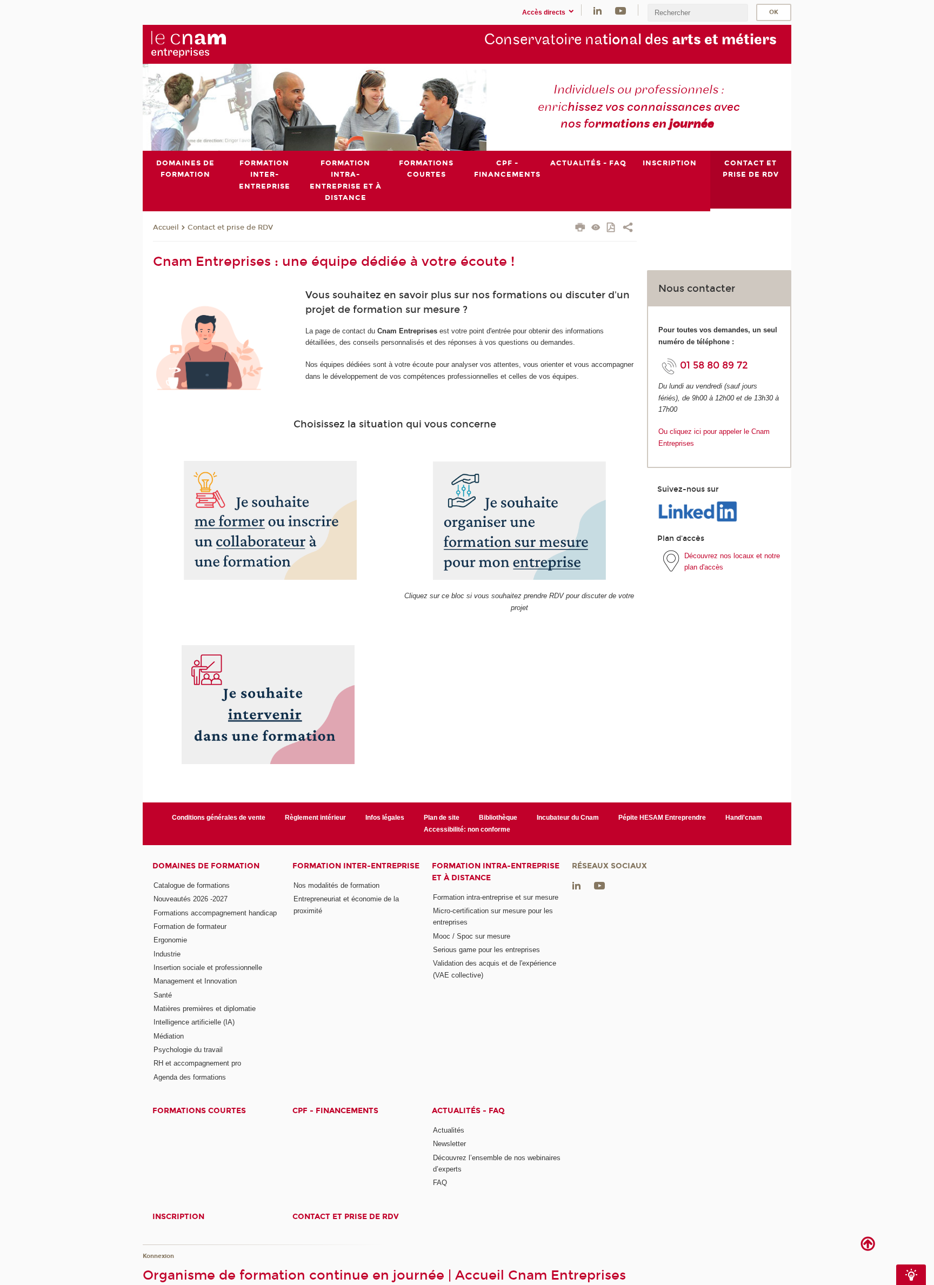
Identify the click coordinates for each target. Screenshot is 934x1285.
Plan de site (441, 817)
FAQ (440, 1183)
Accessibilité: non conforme (467, 829)
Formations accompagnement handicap (215, 913)
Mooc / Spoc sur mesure (471, 936)
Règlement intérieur (315, 817)
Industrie (167, 954)
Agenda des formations (190, 1077)
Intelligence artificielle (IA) (194, 1022)
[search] (698, 13)
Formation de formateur (190, 926)
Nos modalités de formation (336, 885)
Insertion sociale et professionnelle (208, 967)
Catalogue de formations (192, 885)
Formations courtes (199, 1110)
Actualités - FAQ (468, 1110)
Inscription (178, 1216)
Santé (163, 995)
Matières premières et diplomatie (205, 1009)
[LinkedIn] (597, 10)
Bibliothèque (498, 817)
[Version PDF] (611, 228)
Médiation (169, 1036)
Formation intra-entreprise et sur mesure (495, 897)
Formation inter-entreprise (355, 866)
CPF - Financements (335, 1110)
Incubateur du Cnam (568, 817)
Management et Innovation (195, 981)
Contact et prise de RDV (230, 227)
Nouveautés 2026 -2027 (191, 899)
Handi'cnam (743, 817)
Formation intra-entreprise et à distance (495, 871)
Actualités (448, 1130)
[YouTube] (620, 10)
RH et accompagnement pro (197, 1063)
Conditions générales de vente (218, 817)
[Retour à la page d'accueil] (206, 44)
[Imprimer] (580, 228)
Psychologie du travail (188, 1050)
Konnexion (158, 1256)
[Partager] (627, 228)
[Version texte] (596, 228)
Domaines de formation (205, 866)
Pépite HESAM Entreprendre (662, 817)
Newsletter (449, 1144)
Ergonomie (170, 940)
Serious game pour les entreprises (486, 950)
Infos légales (384, 817)
